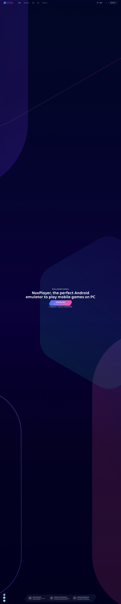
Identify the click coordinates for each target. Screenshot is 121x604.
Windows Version (68, 306)
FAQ (38, 2)
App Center (26, 2)
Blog (33, 2)
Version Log (60, 306)
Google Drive (53, 306)
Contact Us (44, 2)
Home (19, 2)
